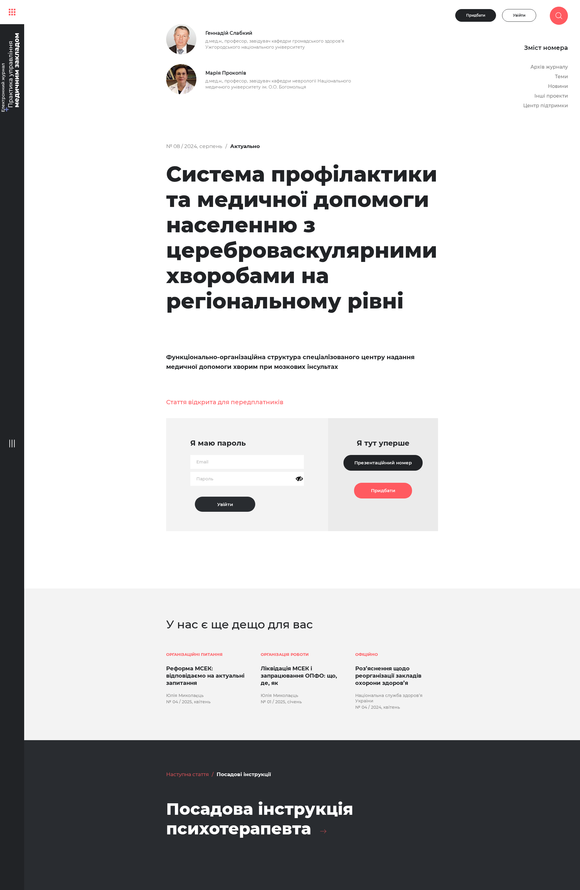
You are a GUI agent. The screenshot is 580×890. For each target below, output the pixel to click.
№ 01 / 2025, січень (281, 702)
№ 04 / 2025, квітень (188, 702)
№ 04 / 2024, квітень (377, 707)
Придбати (475, 15)
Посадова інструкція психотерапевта (259, 819)
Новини (558, 86)
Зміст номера (546, 47)
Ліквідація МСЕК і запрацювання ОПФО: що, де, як (299, 675)
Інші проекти (551, 96)
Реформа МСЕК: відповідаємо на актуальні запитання (205, 675)
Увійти (519, 15)
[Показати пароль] (299, 478)
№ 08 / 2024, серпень (194, 146)
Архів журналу (549, 67)
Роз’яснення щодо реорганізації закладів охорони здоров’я (388, 675)
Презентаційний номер (383, 463)
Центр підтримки (545, 105)
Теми (561, 76)
